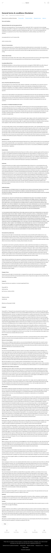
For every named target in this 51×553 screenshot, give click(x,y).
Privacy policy (21, 18)
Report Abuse (25, 547)
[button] (25, 3)
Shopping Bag (34, 532)
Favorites (25, 532)
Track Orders (16, 532)
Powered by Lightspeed (25, 549)
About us (44, 18)
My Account (6, 532)
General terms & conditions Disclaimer (16, 15)
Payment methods (28, 18)
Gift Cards (44, 532)
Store (7, 15)
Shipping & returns (37, 18)
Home (3, 15)
